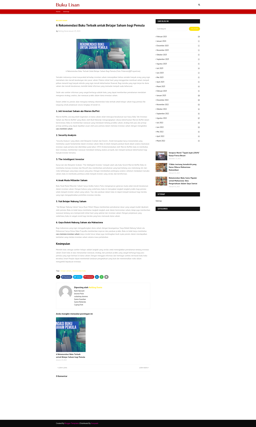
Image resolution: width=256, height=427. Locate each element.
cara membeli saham (64, 129)
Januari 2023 (178, 95)
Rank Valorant (79, 291)
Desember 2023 (178, 46)
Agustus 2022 (178, 118)
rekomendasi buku (79, 271)
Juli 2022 (178, 123)
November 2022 (178, 104)
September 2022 (178, 113)
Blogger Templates (72, 423)
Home (58, 12)
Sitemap (66, 12)
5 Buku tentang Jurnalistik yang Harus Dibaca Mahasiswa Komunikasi (182, 167)
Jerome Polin (79, 294)
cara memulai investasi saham (68, 234)
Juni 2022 (178, 127)
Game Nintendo (80, 302)
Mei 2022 (178, 132)
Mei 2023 (178, 77)
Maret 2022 (178, 141)
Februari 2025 (178, 36)
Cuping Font (78, 305)
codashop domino (81, 296)
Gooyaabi (94, 423)
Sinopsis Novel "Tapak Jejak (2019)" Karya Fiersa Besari (184, 154)
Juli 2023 (178, 68)
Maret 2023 (178, 86)
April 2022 (178, 136)
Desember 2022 (178, 100)
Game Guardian (80, 299)
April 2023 (178, 82)
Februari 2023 (178, 91)
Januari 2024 (178, 41)
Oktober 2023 (178, 55)
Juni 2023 (178, 73)
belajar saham (66, 271)
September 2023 (178, 59)
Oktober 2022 (178, 109)
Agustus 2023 (178, 64)
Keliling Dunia (63, 31)
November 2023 (178, 50)
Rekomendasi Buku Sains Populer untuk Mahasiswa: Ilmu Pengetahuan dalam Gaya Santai (183, 181)
